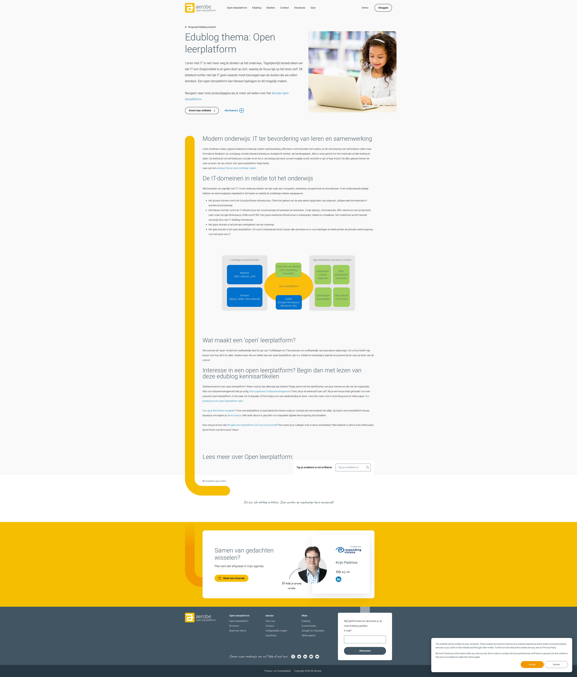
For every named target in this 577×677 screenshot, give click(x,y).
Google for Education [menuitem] (313, 630)
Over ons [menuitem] (270, 621)
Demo (365, 7)
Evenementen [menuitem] (309, 625)
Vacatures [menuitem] (299, 7)
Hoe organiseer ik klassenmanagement (270, 391)
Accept (532, 664)
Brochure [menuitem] (234, 625)
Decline (556, 664)
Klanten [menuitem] (271, 7)
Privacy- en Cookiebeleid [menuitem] (278, 670)
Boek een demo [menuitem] (237, 630)
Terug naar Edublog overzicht (202, 27)
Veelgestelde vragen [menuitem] (276, 630)
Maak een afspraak (233, 578)
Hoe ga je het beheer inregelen (219, 410)
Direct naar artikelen (200, 110)
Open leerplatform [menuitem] (237, 7)
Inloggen (383, 7)
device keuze (234, 415)
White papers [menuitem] (309, 635)
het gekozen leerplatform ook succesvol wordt (252, 425)
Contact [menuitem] (284, 7)
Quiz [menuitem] (313, 7)
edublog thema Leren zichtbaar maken (236, 168)
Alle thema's (231, 110)
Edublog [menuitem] (256, 7)
